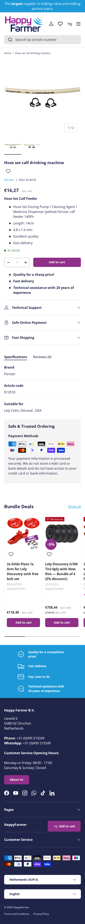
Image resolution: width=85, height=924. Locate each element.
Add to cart (57, 262)
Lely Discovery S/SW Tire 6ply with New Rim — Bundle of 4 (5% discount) (61, 571)
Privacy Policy (41, 914)
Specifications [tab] (15, 357)
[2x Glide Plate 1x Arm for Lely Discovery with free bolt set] (23, 533)
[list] (42, 97)
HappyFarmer (21, 907)
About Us (16, 779)
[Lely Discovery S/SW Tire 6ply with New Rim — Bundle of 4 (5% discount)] (61, 533)
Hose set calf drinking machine (32, 53)
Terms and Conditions (16, 914)
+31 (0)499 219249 (30, 738)
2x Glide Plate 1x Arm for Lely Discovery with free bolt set (22, 571)
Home (7, 53)
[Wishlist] (60, 23)
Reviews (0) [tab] (42, 357)
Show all (74, 506)
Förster (9, 180)
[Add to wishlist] (8, 171)
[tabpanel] (42, 389)
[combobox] (42, 39)
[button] (69, 23)
